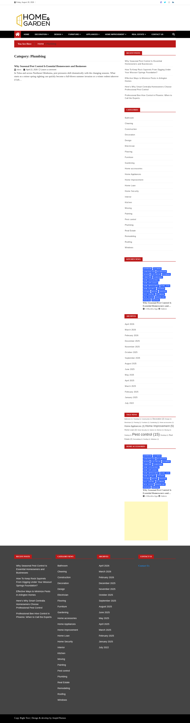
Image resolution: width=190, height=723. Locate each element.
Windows (129, 247)
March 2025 (130, 386)
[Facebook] (161, 2)
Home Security (132, 191)
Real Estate (138, 34)
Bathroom (129, 118)
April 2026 (129, 324)
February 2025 (131, 392)
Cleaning (129, 123)
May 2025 (129, 375)
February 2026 (131, 335)
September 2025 (132, 358)
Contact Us (157, 34)
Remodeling (130, 236)
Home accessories (133, 168)
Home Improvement (114, 34)
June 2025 (129, 369)
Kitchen (128, 202)
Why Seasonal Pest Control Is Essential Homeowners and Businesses (50, 66)
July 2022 (129, 403)
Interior (128, 197)
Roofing (128, 242)
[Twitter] (165, 2)
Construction (131, 129)
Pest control (130, 219)
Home (26, 34)
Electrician (130, 146)
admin (164, 309)
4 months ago (152, 309)
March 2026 (130, 330)
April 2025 (129, 380)
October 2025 (131, 352)
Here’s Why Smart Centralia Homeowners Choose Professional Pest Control (30, 604)
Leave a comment (48, 69)
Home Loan (130, 185)
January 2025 (131, 397)
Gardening (129, 163)
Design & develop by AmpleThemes (49, 718)
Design (57, 34)
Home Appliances (133, 174)
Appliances (92, 34)
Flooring (128, 152)
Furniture (73, 34)
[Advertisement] (146, 521)
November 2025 (132, 347)
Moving (128, 208)
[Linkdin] (173, 2)
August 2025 (130, 363)
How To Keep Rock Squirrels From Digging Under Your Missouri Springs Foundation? (34, 582)
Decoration (41, 34)
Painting (128, 214)
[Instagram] (169, 2)
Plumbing (129, 225)
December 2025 (132, 341)
